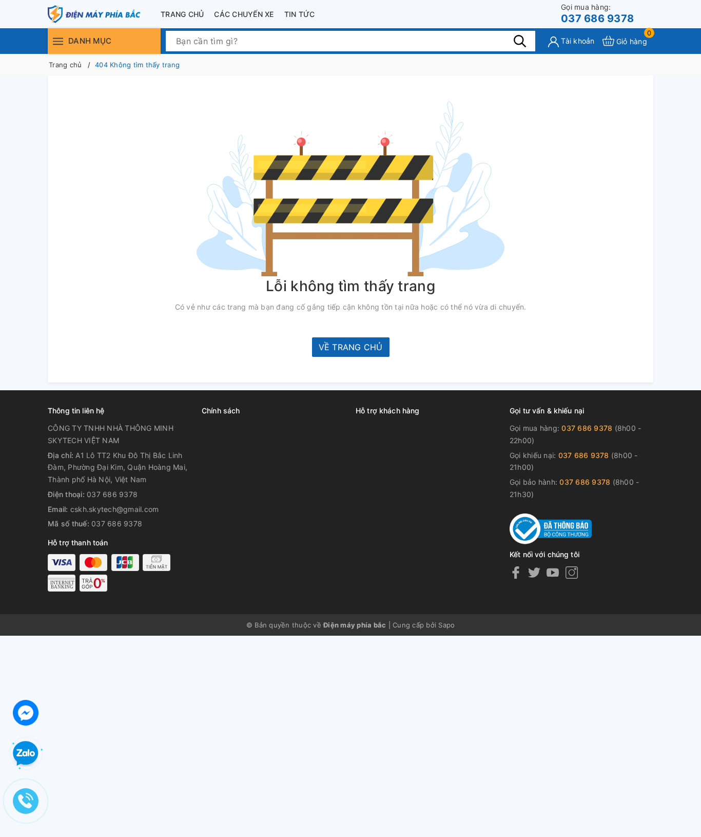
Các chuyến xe (244, 14)
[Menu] (58, 40)
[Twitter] (534, 572)
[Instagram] (572, 572)
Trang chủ (182, 14)
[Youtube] (553, 572)
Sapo (446, 625)
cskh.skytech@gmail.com (114, 509)
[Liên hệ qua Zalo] (25, 754)
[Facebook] (516, 572)
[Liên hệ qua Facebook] (25, 711)
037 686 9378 (597, 14)
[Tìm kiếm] (520, 40)
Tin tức (299, 14)
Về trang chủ (351, 347)
